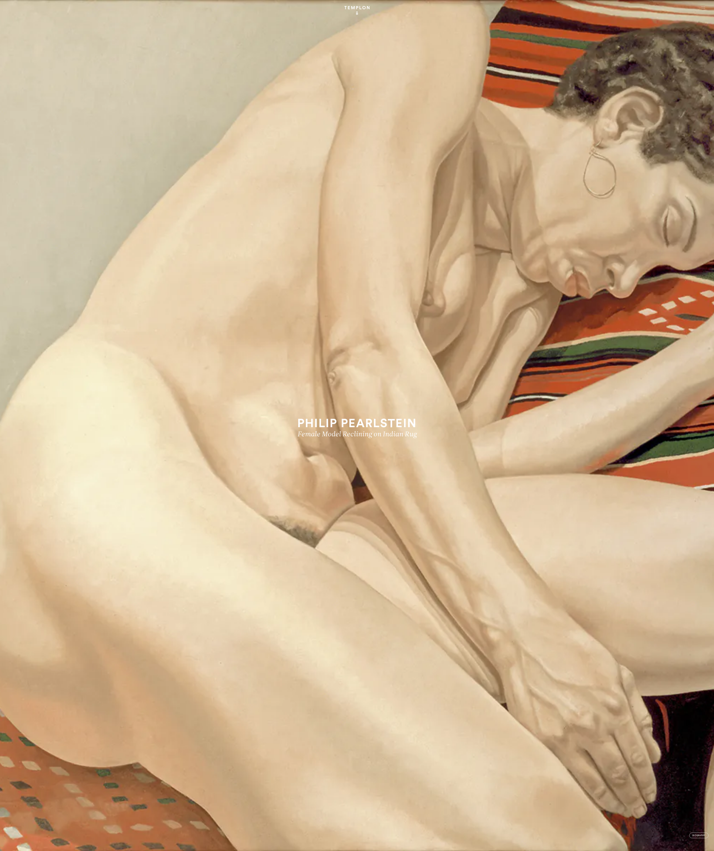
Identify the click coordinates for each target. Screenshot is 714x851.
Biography (698, 835)
